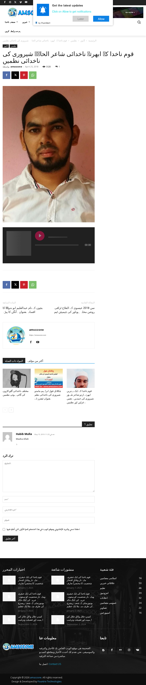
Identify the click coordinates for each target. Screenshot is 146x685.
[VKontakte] (137, 650)
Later (81, 19)
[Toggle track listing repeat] (54, 252)
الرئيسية (92, 40)
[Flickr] (120, 650)
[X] (15, 3)
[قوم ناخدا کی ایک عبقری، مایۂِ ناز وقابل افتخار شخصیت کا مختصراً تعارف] (9, 580)
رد (16, 444)
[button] (138, 22)
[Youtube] (26, 3)
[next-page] (11, 410)
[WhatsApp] (32, 75)
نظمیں (74, 40)
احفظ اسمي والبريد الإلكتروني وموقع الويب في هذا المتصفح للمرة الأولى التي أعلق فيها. (43, 529)
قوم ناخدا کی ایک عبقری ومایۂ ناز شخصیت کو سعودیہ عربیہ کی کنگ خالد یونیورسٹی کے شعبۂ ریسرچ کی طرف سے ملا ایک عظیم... (32, 600)
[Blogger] (103, 650)
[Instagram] (10, 3)
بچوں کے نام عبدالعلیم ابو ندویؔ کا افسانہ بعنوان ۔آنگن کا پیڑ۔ (23, 310)
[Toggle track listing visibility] (87, 252)
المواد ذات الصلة (14, 360)
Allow (101, 19)
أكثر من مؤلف (35, 360)
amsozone (16, 66)
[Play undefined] (39, 236)
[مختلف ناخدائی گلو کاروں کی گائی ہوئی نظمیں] (17, 378)
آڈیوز (82, 40)
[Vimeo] (20, 3)
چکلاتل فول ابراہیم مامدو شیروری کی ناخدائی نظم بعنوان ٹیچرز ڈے (48, 395)
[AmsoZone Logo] (28, 12)
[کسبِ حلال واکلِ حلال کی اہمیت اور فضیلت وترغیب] (9, 619)
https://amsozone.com (37, 335)
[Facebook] (5, 3)
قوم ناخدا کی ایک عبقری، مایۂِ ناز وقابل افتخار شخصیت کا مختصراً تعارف (30, 580)
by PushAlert (44, 22)
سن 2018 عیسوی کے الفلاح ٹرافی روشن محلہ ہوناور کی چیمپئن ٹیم (74, 310)
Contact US (55, 664)
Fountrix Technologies (49, 681)
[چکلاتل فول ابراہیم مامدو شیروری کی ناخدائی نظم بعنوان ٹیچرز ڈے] (49, 378)
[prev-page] (5, 410)
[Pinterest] (24, 75)
